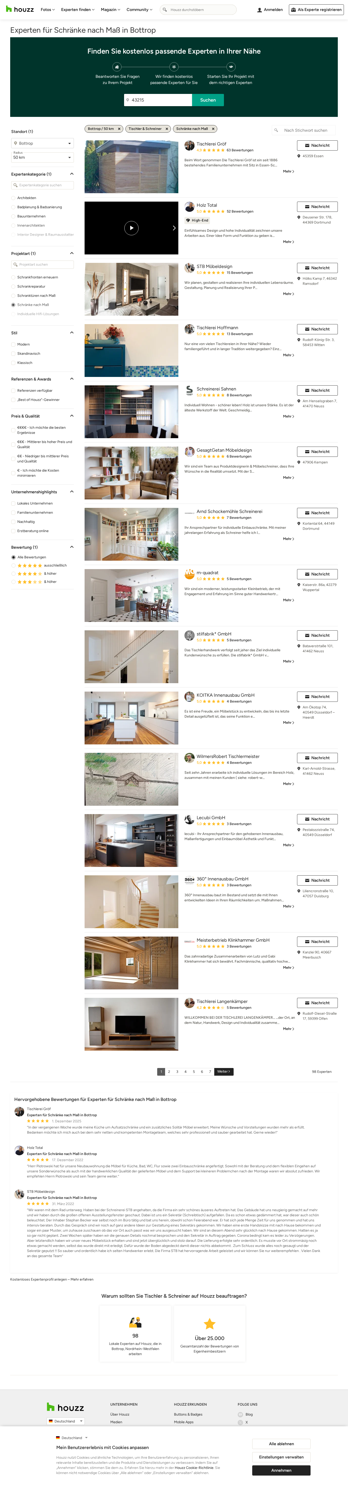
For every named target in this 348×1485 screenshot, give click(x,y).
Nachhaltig (26, 522)
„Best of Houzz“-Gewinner (38, 400)
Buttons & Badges (188, 1414)
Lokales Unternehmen (35, 503)
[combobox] (198, 10)
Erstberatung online (33, 531)
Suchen (208, 100)
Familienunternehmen (35, 512)
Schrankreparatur (31, 286)
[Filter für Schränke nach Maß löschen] (213, 129)
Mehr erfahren (82, 1279)
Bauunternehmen (31, 216)
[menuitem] (48, 10)
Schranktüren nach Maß (36, 295)
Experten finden (76, 9)
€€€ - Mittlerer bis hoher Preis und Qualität (44, 444)
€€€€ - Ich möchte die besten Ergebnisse (41, 430)
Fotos (46, 9)
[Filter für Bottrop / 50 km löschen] (119, 129)
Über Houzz (119, 1414)
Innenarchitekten (31, 225)
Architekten (26, 198)
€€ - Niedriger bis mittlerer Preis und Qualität (43, 458)
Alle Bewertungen (32, 557)
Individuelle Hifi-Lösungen (38, 314)
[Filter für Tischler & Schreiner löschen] (167, 129)
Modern (23, 344)
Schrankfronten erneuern (37, 277)
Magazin (108, 9)
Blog (249, 1414)
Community (138, 9)
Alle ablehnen (281, 1443)
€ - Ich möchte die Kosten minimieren (38, 473)
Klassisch (24, 363)
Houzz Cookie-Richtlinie (194, 1468)
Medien (116, 1422)
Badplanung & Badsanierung (39, 207)
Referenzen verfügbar (34, 390)
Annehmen (281, 1470)
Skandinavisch (28, 353)
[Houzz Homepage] (20, 9)
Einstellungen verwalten (281, 1457)
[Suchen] (165, 10)
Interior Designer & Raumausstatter (45, 234)
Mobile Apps (184, 1422)
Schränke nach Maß (33, 305)
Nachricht (320, 145)
